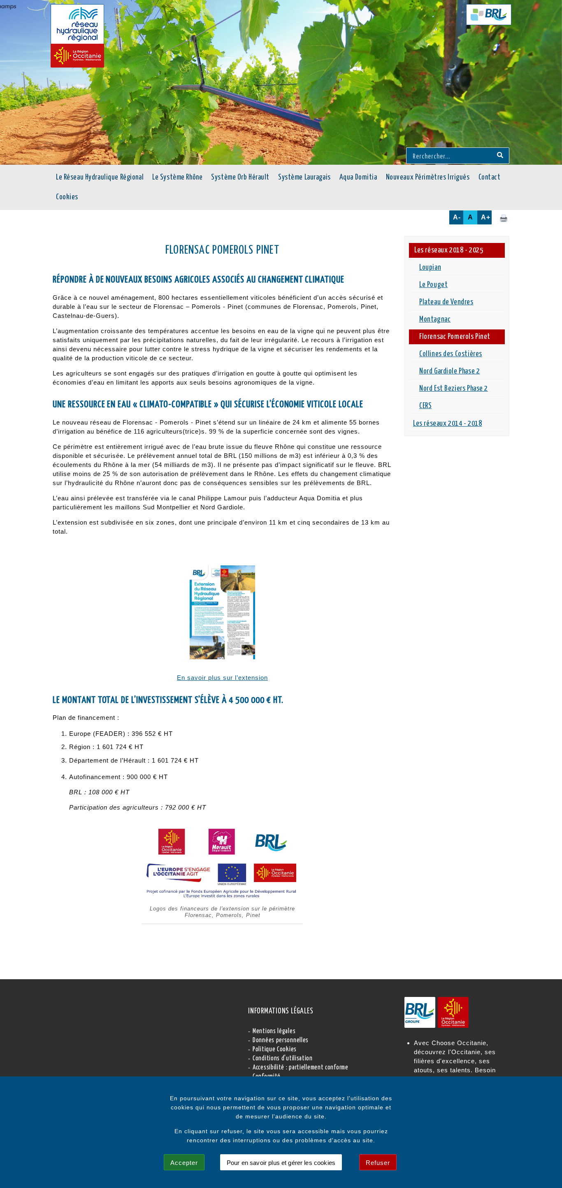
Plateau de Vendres (446, 302)
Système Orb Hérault (240, 177)
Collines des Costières (450, 354)
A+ (485, 217)
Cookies (67, 197)
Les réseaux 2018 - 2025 (448, 250)
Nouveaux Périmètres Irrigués (428, 177)
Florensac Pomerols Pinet (454, 337)
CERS (425, 406)
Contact (489, 177)
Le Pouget (433, 285)
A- (457, 217)
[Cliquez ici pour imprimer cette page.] (503, 218)
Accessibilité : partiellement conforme (300, 1067)
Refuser (378, 1162)
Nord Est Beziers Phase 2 (453, 388)
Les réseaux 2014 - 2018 (447, 423)
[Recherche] (500, 155)
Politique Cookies (275, 1049)
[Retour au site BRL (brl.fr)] (488, 14)
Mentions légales (274, 1031)
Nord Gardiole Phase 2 (449, 371)
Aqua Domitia (358, 177)
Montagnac (435, 319)
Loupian (430, 267)
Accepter (184, 1162)
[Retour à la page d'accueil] (77, 36)
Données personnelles (281, 1040)
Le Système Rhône (177, 177)
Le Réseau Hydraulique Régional (100, 177)
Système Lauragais (304, 177)
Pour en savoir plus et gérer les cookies (281, 1162)
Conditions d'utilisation (283, 1058)
